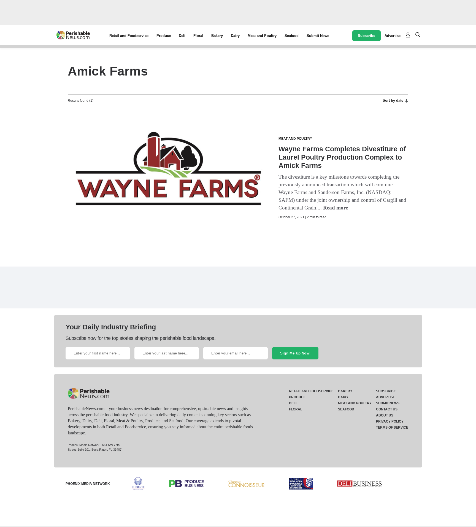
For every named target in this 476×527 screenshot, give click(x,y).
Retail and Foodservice (128, 36)
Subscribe (366, 36)
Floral (198, 36)
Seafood (292, 36)
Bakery (217, 36)
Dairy (235, 36)
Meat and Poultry (262, 36)
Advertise (393, 36)
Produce (163, 36)
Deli (182, 36)
